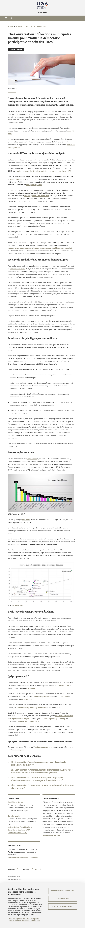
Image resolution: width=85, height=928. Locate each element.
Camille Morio (14, 816)
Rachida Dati (64, 685)
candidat (42, 707)
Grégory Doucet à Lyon (19, 718)
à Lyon (65, 696)
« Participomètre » (17, 269)
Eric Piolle (26, 519)
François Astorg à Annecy (27, 707)
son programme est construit (36, 196)
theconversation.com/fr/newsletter (23, 857)
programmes (31, 459)
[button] (11, 18)
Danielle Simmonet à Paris (28, 721)
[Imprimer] (17, 869)
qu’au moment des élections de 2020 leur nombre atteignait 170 (44, 171)
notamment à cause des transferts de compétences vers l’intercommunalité (40, 248)
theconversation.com (51, 835)
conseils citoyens (17, 179)
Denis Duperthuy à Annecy (54, 718)
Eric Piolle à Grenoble (64, 716)
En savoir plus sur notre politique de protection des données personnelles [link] (24, 920)
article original (18, 750)
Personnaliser (62, 898)
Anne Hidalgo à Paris (40, 696)
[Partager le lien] (40, 869)
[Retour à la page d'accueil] (42, 5)
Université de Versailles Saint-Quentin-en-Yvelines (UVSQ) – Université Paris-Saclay (20, 830)
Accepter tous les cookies (62, 891)
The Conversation (41, 747)
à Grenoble (30, 688)
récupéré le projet (34, 185)
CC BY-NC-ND (17, 605)
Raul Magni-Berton (15, 802)
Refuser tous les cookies (62, 906)
